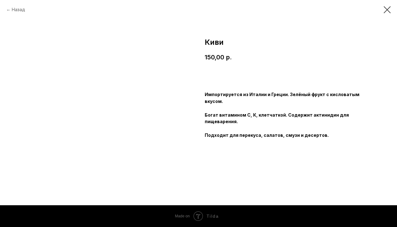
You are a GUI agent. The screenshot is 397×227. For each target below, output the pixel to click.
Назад (18, 9)
